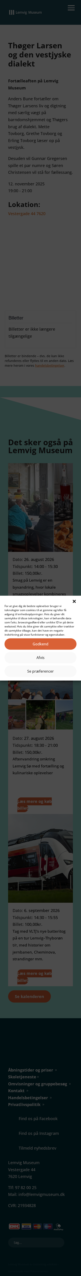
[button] (74, 601)
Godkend (40, 644)
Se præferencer (40, 671)
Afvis (40, 657)
